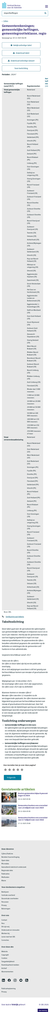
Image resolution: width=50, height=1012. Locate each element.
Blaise (3, 880)
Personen (4, 902)
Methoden (5, 877)
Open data (5, 860)
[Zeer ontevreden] (5, 769)
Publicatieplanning (8, 988)
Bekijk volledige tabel (22, 45)
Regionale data (7, 870)
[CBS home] (12, 4)
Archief (4, 968)
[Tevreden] (18, 769)
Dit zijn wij (5, 927)
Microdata (5, 864)
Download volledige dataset (22, 61)
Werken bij (5, 933)
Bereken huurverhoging (10, 857)
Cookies (4, 958)
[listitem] (3, 980)
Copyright (5, 955)
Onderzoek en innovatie (10, 930)
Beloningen (5, 909)
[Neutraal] (14, 769)
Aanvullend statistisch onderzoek (13, 867)
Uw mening (43, 1010)
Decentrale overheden (9, 898)
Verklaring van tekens (15, 617)
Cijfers (5, 21)
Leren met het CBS (8, 937)
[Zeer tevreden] (22, 769)
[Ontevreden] (10, 769)
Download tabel (22, 53)
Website (4, 951)
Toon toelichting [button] (21, 68)
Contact (4, 920)
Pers (3, 923)
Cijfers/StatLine (7, 854)
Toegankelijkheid (7, 961)
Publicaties (5, 874)
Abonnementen (7, 972)
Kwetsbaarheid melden (10, 965)
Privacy (4, 905)
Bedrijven (5, 892)
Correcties (5, 940)
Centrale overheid (8, 895)
